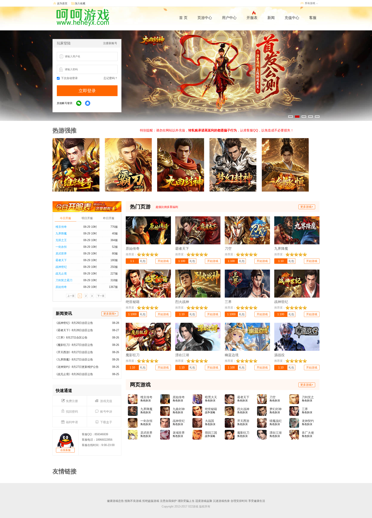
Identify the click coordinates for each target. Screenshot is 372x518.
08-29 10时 (90, 226)
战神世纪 (61, 266)
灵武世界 (61, 253)
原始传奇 (61, 287)
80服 (115, 253)
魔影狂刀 (243, 432)
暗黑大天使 (211, 397)
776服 (114, 226)
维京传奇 (61, 226)
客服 (312, 18)
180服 (114, 260)
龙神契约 (308, 421)
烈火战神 (243, 409)
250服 (114, 266)
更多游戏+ (306, 206)
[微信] (79, 103)
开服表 (251, 18)
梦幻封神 (276, 409)
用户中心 (229, 18)
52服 (115, 246)
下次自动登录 (69, 78)
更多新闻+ (109, 313)
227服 (114, 273)
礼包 (143, 261)
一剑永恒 (61, 246)
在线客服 (65, 450)
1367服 (113, 287)
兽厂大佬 (308, 432)
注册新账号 (110, 43)
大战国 (209, 421)
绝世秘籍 (211, 409)
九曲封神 (179, 409)
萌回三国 (211, 432)
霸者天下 (61, 260)
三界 (305, 409)
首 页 (183, 18)
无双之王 (61, 240)
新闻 (271, 18)
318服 (114, 280)
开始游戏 (163, 261)
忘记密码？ (111, 78)
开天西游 (243, 421)
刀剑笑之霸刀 (64, 280)
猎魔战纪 (276, 421)
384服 (114, 240)
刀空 (273, 397)
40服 (115, 233)
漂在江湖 (276, 432)
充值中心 (292, 18)
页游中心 (204, 18)
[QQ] (88, 103)
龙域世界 (179, 432)
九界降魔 (61, 233)
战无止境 (61, 273)
